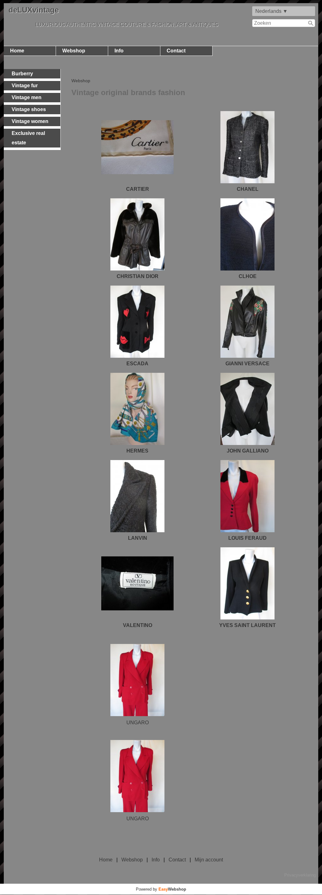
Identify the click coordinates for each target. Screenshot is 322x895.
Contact (176, 50)
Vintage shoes (29, 109)
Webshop (73, 50)
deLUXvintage (33, 10)
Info (119, 50)
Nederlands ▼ (271, 11)
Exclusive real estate (28, 138)
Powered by (161, 889)
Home (17, 50)
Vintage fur (25, 85)
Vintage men (27, 97)
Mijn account (209, 859)
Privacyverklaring (300, 875)
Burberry (22, 73)
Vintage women (30, 121)
